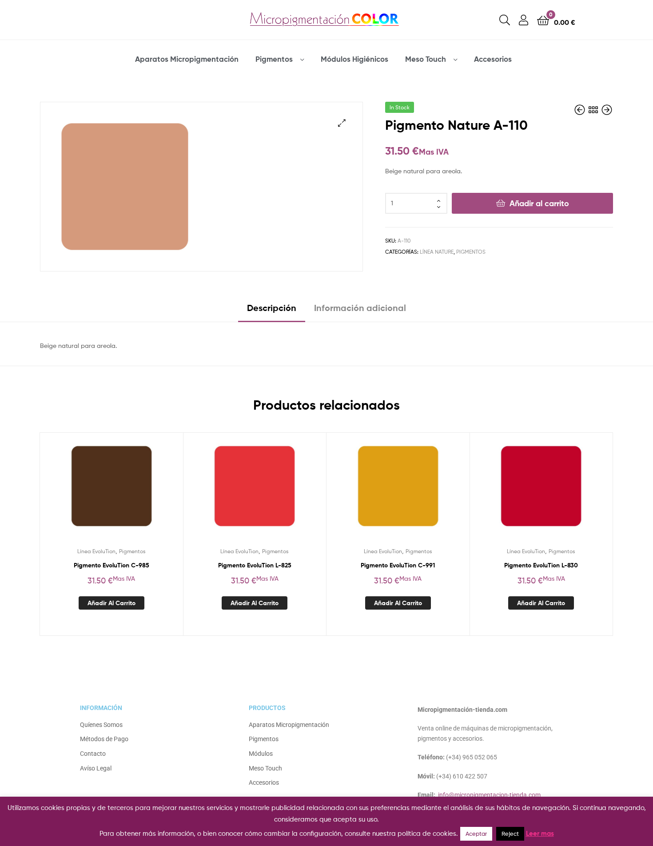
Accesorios (493, 59)
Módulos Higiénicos (354, 59)
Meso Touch (425, 59)
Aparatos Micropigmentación (187, 59)
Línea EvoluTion (96, 551)
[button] (342, 123)
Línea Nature (437, 251)
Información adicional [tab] (360, 307)
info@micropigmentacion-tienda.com (489, 794)
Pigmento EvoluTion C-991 (398, 565)
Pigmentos (274, 59)
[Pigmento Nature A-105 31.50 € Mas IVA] (607, 110)
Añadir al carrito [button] (111, 603)
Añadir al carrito (539, 203)
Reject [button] (510, 833)
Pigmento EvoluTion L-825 (254, 565)
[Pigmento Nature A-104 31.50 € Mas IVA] (580, 110)
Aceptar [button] (476, 833)
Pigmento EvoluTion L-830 (541, 565)
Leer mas (540, 833)
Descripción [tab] (271, 307)
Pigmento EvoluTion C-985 (111, 565)
